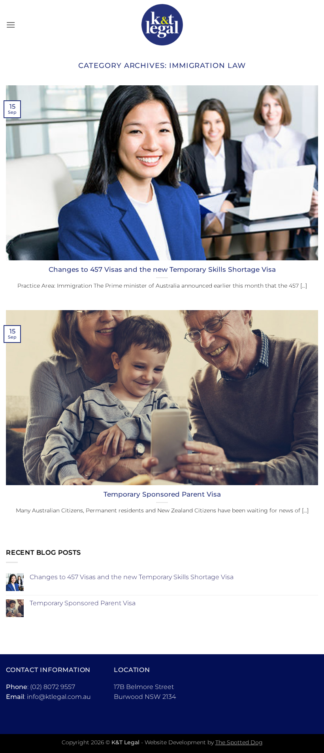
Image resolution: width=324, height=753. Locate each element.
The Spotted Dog (239, 742)
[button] (10, 24)
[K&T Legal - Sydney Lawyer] (162, 24)
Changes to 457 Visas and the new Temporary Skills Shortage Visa (162, 269)
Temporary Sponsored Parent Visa (162, 494)
